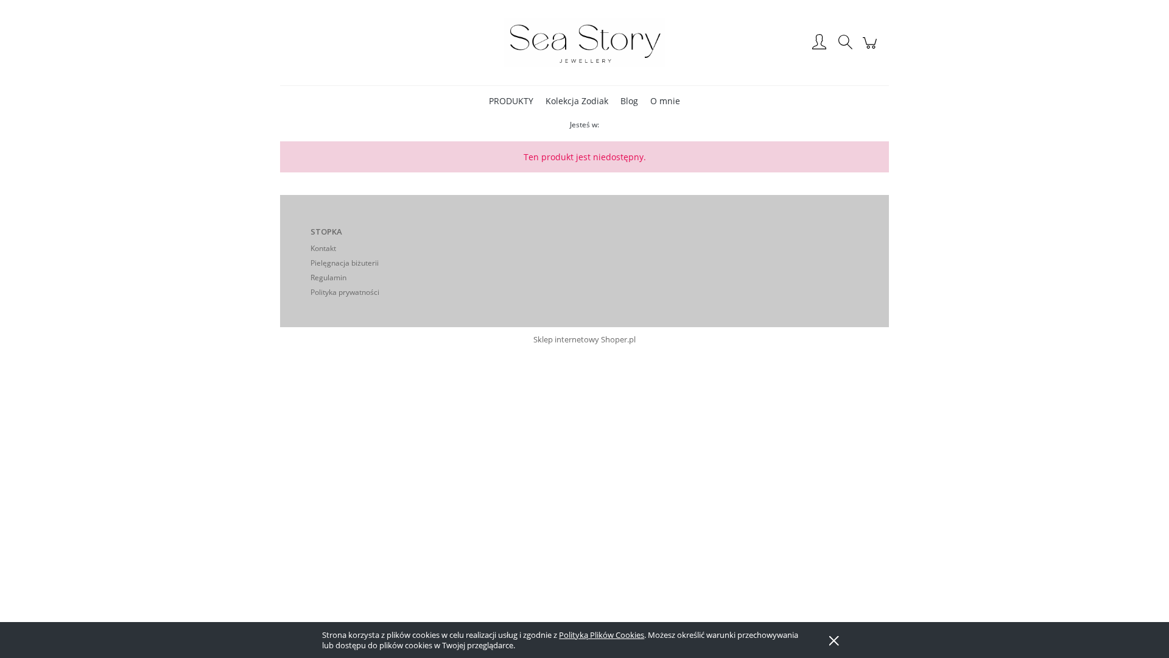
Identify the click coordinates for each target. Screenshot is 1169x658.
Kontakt (323, 248)
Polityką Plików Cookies (601, 634)
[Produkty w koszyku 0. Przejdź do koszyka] (872, 49)
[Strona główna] (584, 42)
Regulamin (328, 277)
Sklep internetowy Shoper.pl (584, 339)
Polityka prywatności (345, 292)
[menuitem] (511, 101)
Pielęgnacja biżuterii (345, 263)
